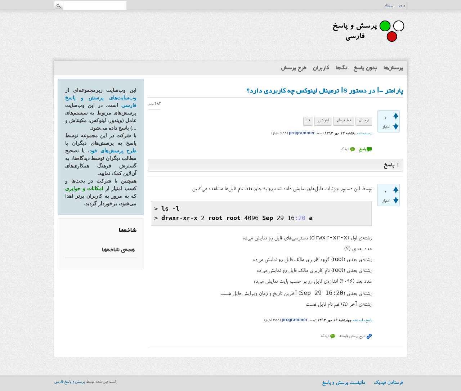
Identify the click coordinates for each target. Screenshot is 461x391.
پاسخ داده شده (362, 320)
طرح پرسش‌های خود (113, 150)
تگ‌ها (341, 68)
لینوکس (323, 120)
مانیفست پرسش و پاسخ (343, 383)
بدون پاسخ (365, 68)
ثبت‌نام (388, 6)
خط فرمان (343, 120)
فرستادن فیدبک (388, 383)
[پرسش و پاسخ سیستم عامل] (367, 45)
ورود (402, 6)
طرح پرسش (293, 68)
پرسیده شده (364, 133)
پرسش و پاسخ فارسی (69, 382)
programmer (302, 133)
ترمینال (364, 120)
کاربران (321, 68)
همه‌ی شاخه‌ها (118, 250)
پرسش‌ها (393, 68)
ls (308, 120)
